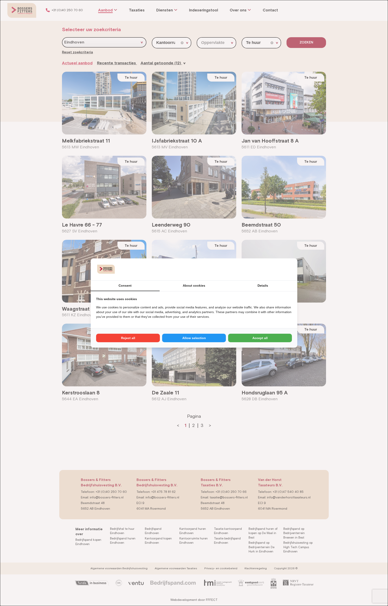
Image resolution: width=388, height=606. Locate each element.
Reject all (128, 338)
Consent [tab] (125, 285)
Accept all (260, 338)
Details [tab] (263, 285)
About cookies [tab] (194, 285)
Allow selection (194, 338)
